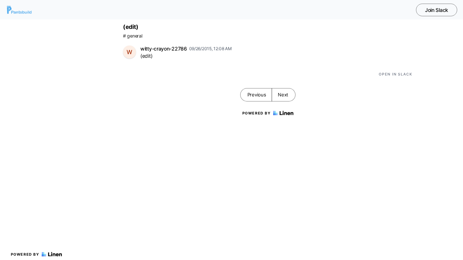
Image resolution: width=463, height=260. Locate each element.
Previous (256, 95)
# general (132, 36)
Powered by (25, 254)
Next (283, 95)
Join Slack (436, 10)
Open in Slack (395, 74)
